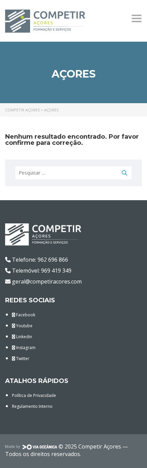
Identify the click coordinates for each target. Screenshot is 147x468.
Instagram (25, 347)
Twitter (22, 358)
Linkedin (23, 337)
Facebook (25, 315)
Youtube (23, 326)
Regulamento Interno (32, 406)
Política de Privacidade (34, 395)
